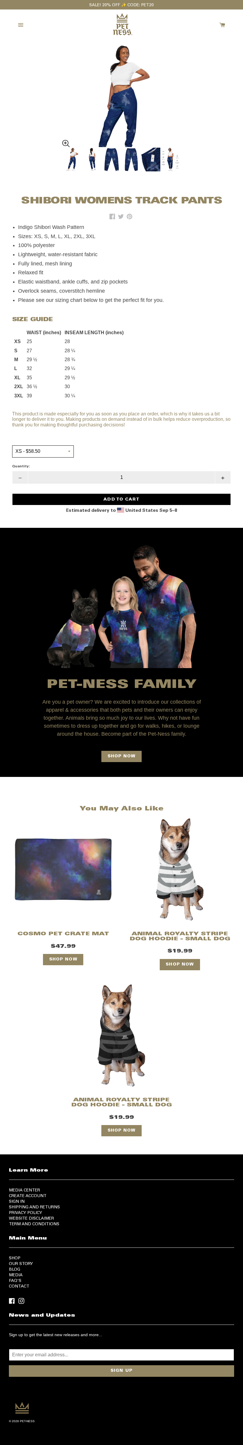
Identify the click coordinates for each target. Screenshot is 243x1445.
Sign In (17, 1202)
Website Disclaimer (31, 1219)
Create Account (28, 1196)
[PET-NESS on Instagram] (21, 1300)
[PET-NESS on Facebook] (12, 1300)
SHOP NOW (122, 756)
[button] (121, 95)
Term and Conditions (34, 1224)
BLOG (14, 1270)
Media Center (24, 1190)
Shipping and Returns (34, 1207)
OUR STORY (21, 1264)
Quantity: (21, 466)
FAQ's (15, 1281)
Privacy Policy (25, 1213)
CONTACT (19, 1287)
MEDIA (16, 1275)
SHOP (14, 1258)
